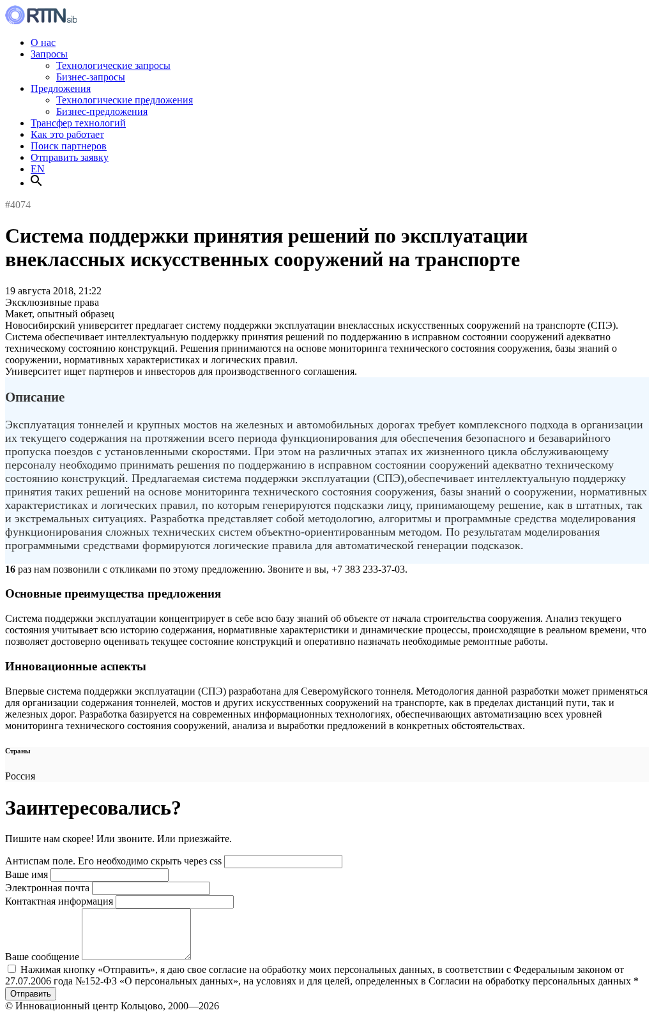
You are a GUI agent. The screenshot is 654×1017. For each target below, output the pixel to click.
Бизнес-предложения (102, 111)
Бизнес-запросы (90, 77)
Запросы (49, 54)
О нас (43, 42)
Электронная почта (47, 887)
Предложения (61, 88)
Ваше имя (26, 874)
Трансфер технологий (78, 122)
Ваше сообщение (42, 956)
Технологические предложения (124, 99)
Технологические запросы (113, 65)
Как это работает (67, 134)
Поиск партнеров (69, 145)
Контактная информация (59, 901)
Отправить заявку (70, 157)
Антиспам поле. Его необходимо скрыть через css (113, 860)
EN (38, 168)
